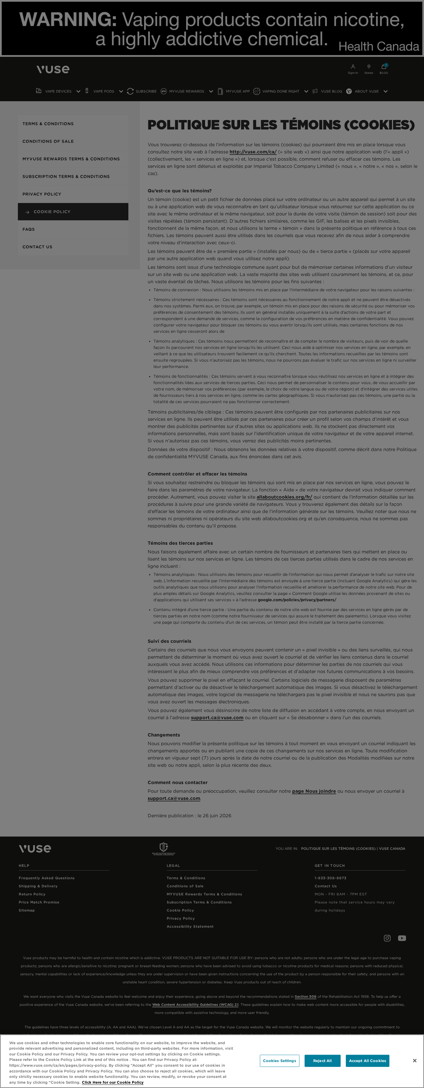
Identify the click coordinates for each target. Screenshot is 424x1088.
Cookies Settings (279, 1061)
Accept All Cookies (367, 1061)
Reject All (322, 1061)
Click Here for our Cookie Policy (113, 1082)
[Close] (414, 1060)
